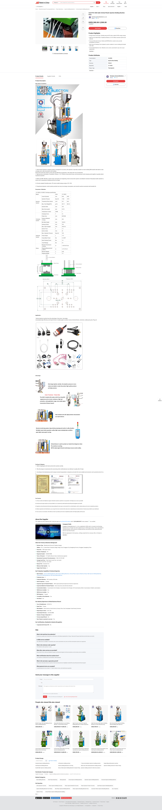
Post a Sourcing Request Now (70, 696)
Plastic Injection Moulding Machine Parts (81, 788)
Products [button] (56, 2)
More (36, 794)
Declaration (94, 805)
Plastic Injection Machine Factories (71, 785)
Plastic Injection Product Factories (88, 785)
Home (36, 9)
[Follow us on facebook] (116, 798)
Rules (126, 6)
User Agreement (88, 805)
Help (104, 6)
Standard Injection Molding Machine (42, 763)
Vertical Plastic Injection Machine (77, 573)
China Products (61, 801)
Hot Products (55, 801)
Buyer (97, 6)
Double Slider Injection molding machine (43, 767)
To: (41, 682)
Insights (107, 801)
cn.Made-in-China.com (93, 803)
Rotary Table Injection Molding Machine (92, 573)
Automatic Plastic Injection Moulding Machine (100, 788)
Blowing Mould (63, 779)
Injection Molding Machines (50, 573)
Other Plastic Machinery (52, 779)
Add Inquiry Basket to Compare (61, 53)
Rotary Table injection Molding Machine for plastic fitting (69, 767)
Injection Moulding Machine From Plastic (44, 788)
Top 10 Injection (115, 788)
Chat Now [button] (118, 28)
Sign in (125, 3)
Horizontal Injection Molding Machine (108, 779)
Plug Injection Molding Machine (43, 575)
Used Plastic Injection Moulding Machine (105, 785)
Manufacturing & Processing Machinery (47, 9)
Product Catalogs (53, 760)
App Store (38, 798)
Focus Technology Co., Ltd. (72, 805)
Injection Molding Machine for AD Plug (65, 765)
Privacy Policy (100, 805)
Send (45, 696)
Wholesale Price (88, 801)
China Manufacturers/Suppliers (71, 801)
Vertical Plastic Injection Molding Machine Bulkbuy (55, 791)
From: (41, 679)
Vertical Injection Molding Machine (82, 9)
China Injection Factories (41, 785)
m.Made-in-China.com (84, 803)
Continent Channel (96, 801)
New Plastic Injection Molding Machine (62, 788)
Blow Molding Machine (40, 779)
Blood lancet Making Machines (62, 573)
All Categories (40, 6)
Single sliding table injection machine (111, 763)
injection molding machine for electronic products (90, 767)
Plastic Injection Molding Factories (55, 785)
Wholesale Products (81, 801)
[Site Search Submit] (98, 2)
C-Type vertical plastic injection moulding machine (90, 763)
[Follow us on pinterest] (124, 798)
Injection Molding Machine (69, 9)
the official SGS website (65, 521)
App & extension (111, 6)
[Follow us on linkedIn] (126, 798)
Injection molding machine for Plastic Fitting (112, 765)
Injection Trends (39, 791)
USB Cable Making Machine (56, 575)
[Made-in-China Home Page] (42, 2)
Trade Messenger (55, 798)
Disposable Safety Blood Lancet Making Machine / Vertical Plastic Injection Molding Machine (62, 724)
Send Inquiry (98, 28)
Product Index (102, 801)
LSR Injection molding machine (64, 763)
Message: (40, 686)
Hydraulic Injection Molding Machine (92, 779)
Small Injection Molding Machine (41, 765)
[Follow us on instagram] (120, 798)
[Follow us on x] (118, 798)
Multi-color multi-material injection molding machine (91, 765)
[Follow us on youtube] (122, 798)
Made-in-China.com (75, 803)
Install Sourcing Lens (67, 798)
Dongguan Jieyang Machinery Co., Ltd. (99, 16)
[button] (94, 2)
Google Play (46, 798)
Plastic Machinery (59, 9)
